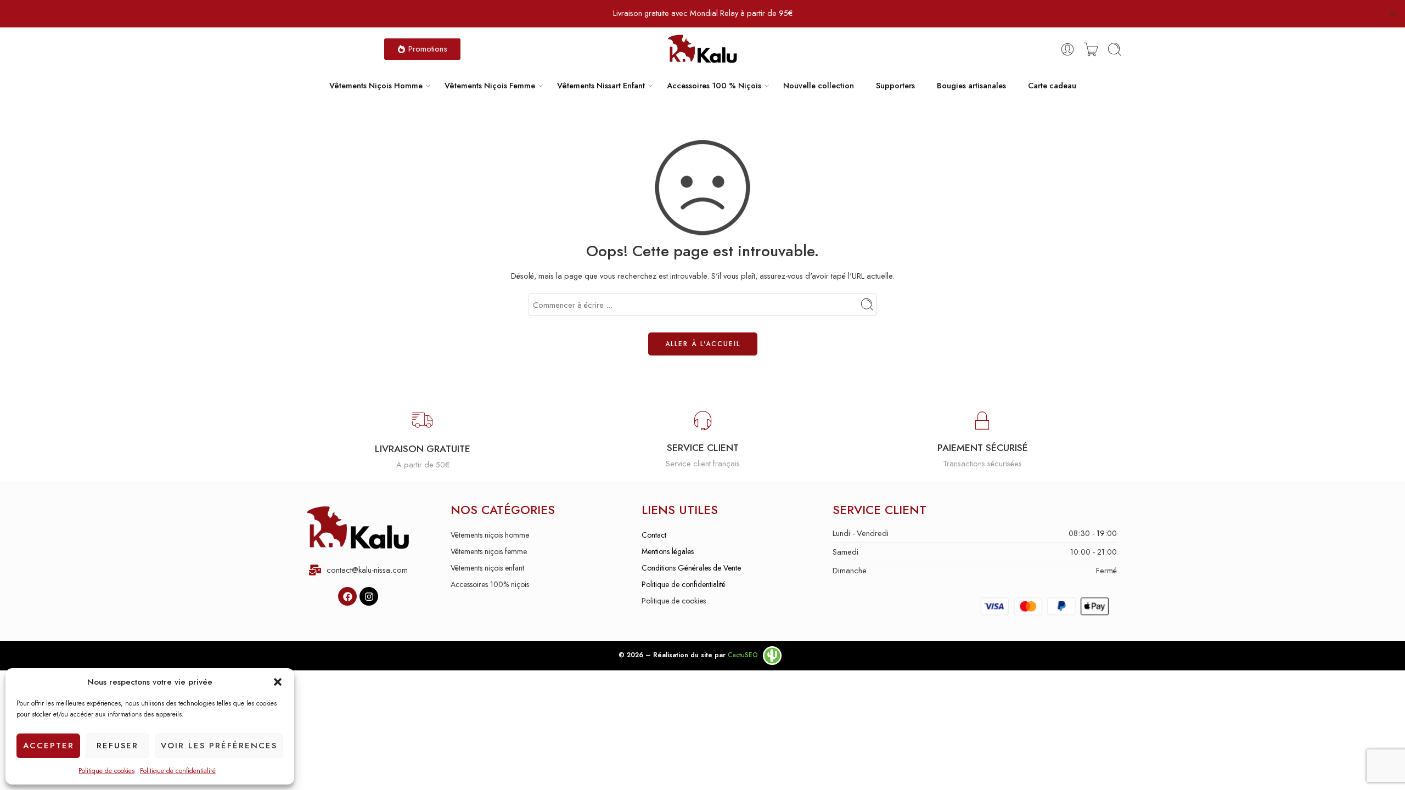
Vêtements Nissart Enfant (601, 85)
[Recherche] (1114, 49)
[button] (277, 681)
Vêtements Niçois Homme (376, 85)
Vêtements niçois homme (490, 534)
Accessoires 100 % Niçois (714, 85)
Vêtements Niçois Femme (490, 85)
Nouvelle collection (818, 85)
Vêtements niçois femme (489, 551)
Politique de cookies (106, 771)
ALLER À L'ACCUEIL (702, 344)
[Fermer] (1392, 14)
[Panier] (1091, 49)
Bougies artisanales (971, 85)
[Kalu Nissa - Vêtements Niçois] (702, 49)
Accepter (48, 746)
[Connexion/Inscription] (1067, 49)
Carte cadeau (1052, 85)
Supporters (895, 85)
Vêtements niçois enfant (487, 567)
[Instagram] (368, 596)
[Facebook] (347, 596)
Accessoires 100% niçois (490, 584)
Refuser (117, 746)
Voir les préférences (219, 746)
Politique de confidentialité (178, 771)
